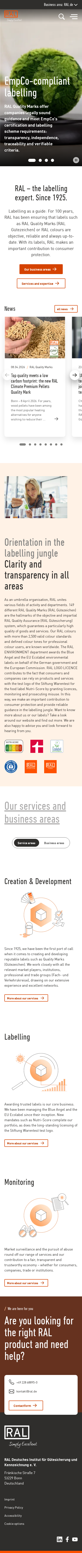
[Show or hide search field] (61, 16)
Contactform (22, 1405)
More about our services (22, 998)
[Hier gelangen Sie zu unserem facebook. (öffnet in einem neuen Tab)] (67, 1539)
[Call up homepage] (14, 16)
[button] (29, 160)
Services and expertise (37, 283)
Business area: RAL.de (58, 4)
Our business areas (37, 269)
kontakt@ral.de (26, 1391)
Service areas (26, 843)
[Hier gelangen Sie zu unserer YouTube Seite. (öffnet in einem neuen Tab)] (75, 1539)
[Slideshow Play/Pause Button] (76, 160)
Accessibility (13, 1515)
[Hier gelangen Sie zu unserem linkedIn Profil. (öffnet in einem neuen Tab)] (59, 1539)
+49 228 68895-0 (26, 1382)
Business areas (54, 843)
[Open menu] (74, 17)
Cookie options (14, 1523)
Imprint (9, 1499)
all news (62, 309)
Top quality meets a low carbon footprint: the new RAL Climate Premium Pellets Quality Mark (34, 384)
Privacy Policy (13, 1507)
